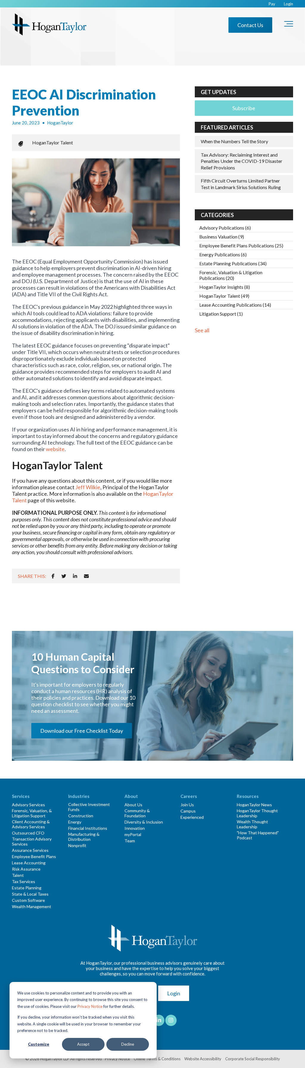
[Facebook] (53, 576)
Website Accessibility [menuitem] (202, 1058)
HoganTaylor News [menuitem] (254, 804)
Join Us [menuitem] (187, 804)
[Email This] (86, 576)
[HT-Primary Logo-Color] (49, 24)
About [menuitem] (131, 796)
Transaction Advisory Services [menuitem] (32, 841)
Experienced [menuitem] (192, 817)
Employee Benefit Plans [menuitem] (34, 856)
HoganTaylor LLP (54, 1058)
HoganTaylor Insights (224, 287)
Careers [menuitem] (188, 796)
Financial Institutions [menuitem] (87, 828)
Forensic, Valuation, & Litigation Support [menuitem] (32, 813)
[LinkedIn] (75, 576)
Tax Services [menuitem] (23, 881)
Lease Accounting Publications (235, 305)
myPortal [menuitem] (133, 834)
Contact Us (250, 25)
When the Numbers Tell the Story (234, 141)
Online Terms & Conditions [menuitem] (157, 1058)
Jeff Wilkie (87, 487)
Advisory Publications (225, 227)
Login (173, 993)
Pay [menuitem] (272, 4)
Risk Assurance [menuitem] (26, 868)
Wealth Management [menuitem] (31, 906)
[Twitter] (63, 576)
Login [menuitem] (288, 4)
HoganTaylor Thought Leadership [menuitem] (257, 813)
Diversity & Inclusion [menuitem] (144, 821)
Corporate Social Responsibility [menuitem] (252, 1058)
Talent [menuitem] (18, 875)
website (55, 449)
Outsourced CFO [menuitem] (28, 832)
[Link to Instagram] (171, 1020)
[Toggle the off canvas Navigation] (288, 25)
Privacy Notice (89, 1006)
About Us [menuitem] (133, 804)
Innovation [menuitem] (135, 828)
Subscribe (243, 108)
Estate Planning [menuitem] (26, 887)
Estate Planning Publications (233, 263)
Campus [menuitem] (188, 810)
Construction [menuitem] (80, 815)
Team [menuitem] (130, 840)
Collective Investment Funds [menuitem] (89, 807)
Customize (38, 1044)
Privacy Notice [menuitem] (117, 1058)
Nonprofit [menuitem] (77, 845)
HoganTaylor (60, 122)
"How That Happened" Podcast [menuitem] (258, 835)
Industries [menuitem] (78, 796)
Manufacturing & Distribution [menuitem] (83, 837)
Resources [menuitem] (248, 796)
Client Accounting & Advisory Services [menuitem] (31, 824)
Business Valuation (221, 236)
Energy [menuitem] (74, 821)
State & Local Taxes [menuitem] (30, 894)
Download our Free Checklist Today (81, 730)
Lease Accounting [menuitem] (29, 862)
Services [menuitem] (20, 796)
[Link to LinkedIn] (158, 1020)
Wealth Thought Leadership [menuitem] (252, 824)
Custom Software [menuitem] (28, 900)
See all (202, 330)
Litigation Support (221, 313)
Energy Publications (223, 254)
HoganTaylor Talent (52, 142)
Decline (127, 1044)
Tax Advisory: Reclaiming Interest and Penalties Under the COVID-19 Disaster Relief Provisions (241, 161)
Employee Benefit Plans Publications (241, 245)
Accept (83, 1044)
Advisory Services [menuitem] (28, 804)
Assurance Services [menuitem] (30, 850)
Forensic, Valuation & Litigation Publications (230, 275)
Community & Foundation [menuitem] (137, 813)
